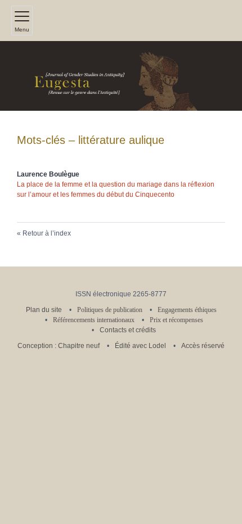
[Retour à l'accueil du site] (121, 76)
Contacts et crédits (128, 330)
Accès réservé (203, 346)
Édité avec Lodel (140, 346)
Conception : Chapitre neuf (58, 346)
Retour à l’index (47, 233)
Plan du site (44, 310)
